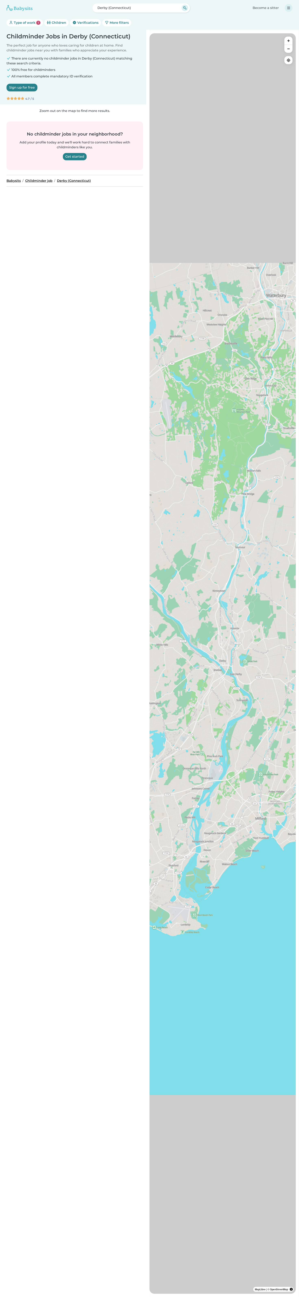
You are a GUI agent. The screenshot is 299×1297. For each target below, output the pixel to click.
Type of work (26, 23)
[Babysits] (20, 8)
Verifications (87, 23)
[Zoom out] (288, 49)
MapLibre (260, 1289)
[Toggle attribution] (291, 1289)
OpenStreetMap (279, 1289)
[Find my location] (288, 60)
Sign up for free (22, 87)
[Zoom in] (288, 41)
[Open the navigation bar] (288, 8)
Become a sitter (266, 8)
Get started (74, 156)
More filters (119, 23)
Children (58, 23)
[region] (223, 663)
